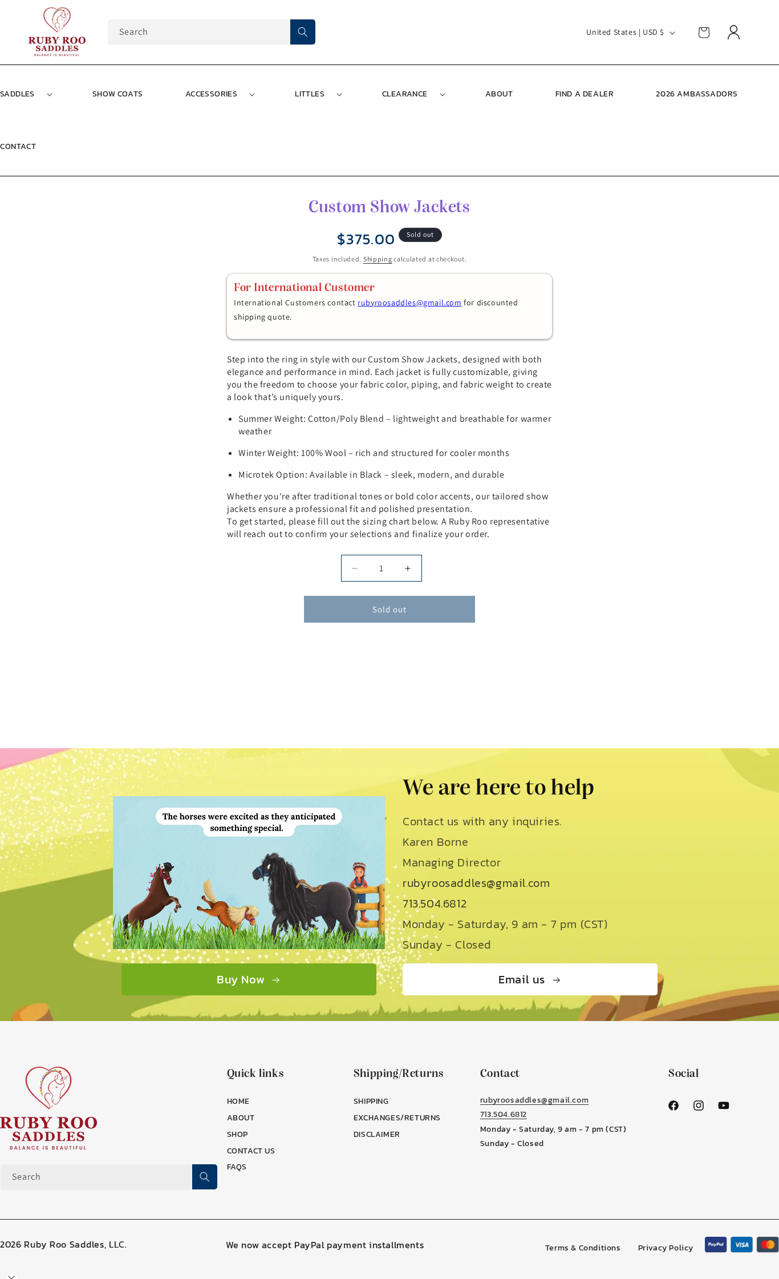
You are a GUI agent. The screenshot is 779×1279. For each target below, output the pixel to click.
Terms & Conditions (583, 1248)
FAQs (237, 1167)
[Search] (302, 32)
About (241, 1118)
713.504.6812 (434, 903)
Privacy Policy (665, 1248)
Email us (521, 979)
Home (238, 1101)
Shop (237, 1134)
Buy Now (241, 979)
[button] (218, 94)
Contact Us (251, 1151)
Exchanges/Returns (397, 1118)
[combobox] (211, 32)
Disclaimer (377, 1134)
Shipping (377, 259)
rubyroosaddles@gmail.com (409, 302)
